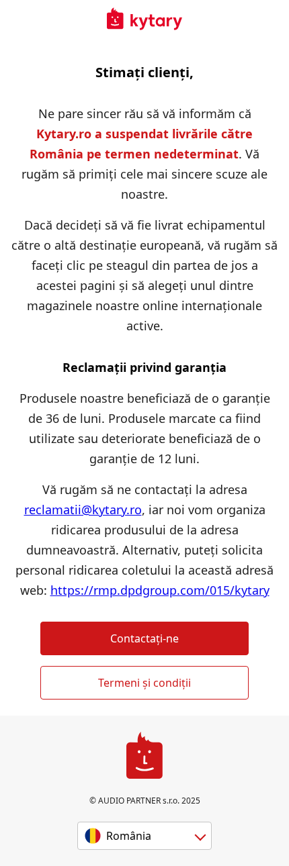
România (128, 835)
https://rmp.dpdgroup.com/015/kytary (160, 590)
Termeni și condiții (144, 682)
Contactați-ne (144, 638)
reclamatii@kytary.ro (83, 509)
